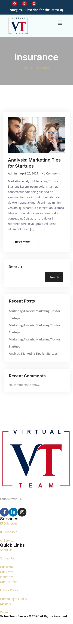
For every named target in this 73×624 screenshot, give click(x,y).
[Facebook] (14, 3)
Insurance (42, 68)
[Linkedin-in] (13, 512)
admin (12, 173)
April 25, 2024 (29, 173)
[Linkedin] (34, 3)
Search (15, 266)
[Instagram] (24, 3)
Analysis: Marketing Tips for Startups (33, 353)
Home (28, 68)
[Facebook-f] (4, 512)
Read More (22, 241)
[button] (59, 22)
